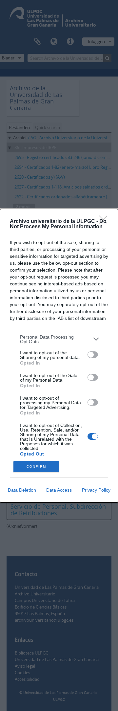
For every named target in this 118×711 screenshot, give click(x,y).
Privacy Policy (96, 490)
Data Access (59, 490)
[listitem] (59, 339)
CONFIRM (36, 466)
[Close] (105, 221)
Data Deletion (22, 490)
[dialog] (59, 355)
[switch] (93, 354)
